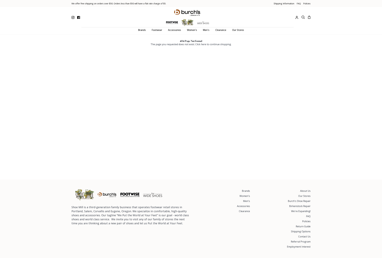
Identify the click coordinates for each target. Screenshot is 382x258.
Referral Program (301, 241)
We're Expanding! (301, 211)
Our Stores (304, 196)
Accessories (243, 206)
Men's (246, 201)
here (203, 44)
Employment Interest (299, 246)
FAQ (308, 216)
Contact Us (304, 236)
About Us (305, 191)
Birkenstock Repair (300, 206)
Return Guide (303, 226)
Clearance (244, 211)
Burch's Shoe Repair (299, 201)
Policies (306, 221)
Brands (246, 191)
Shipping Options (301, 231)
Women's (244, 196)
